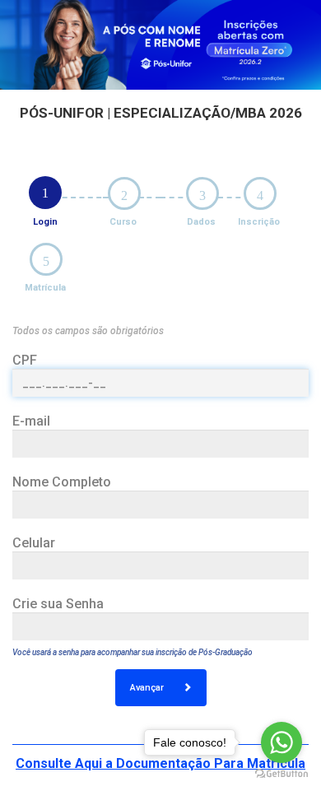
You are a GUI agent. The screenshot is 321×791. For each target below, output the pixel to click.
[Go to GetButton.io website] (281, 774)
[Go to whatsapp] (281, 742)
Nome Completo (61, 482)
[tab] (45, 192)
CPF (24, 360)
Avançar (148, 687)
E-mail (31, 421)
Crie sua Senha (58, 604)
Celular (33, 543)
